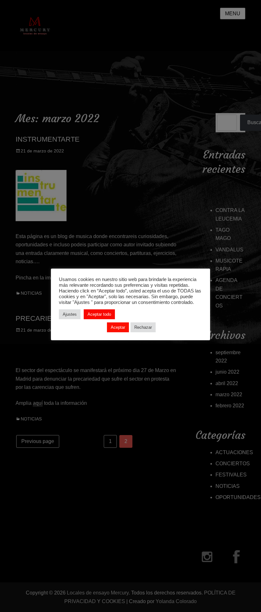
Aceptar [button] (118, 327)
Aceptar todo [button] (99, 314)
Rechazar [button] (143, 327)
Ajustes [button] (70, 314)
